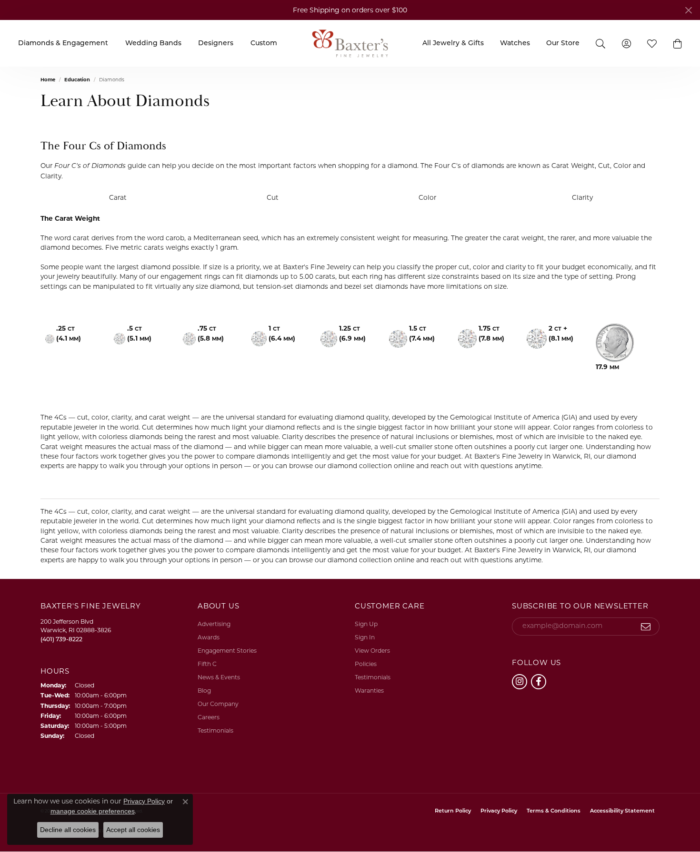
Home (47, 80)
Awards (209, 637)
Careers (209, 717)
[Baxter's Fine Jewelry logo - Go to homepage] (350, 43)
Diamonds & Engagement (63, 43)
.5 (139, 333)
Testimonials (215, 730)
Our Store (563, 43)
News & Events (219, 677)
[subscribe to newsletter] (646, 626)
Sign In (365, 637)
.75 (211, 333)
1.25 (352, 333)
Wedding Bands (153, 43)
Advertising (214, 623)
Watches (515, 43)
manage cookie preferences (92, 811)
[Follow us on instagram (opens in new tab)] (519, 681)
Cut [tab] (273, 197)
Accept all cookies (133, 829)
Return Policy (453, 811)
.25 (68, 333)
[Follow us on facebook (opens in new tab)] (538, 681)
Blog (204, 690)
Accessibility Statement (622, 811)
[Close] (688, 10)
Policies (366, 663)
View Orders (372, 650)
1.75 (491, 333)
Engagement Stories (227, 650)
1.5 (422, 333)
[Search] (600, 43)
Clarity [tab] (582, 197)
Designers (215, 43)
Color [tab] (427, 197)
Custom (263, 43)
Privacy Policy (498, 811)
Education (77, 80)
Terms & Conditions (553, 811)
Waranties (369, 690)
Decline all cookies (68, 829)
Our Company (218, 703)
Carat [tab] (118, 197)
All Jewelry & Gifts (453, 43)
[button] (677, 43)
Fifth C (207, 663)
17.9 (607, 367)
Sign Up (366, 623)
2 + (561, 333)
